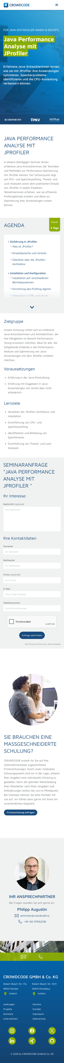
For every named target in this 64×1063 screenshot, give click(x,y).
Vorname (8, 546)
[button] (57, 5)
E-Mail (6, 588)
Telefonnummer (11, 602)
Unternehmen (10, 1018)
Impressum (38, 1013)
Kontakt (37, 1009)
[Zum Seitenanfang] (57, 1048)
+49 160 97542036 (35, 921)
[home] (16, 5)
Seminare (8, 1013)
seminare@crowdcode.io (34, 915)
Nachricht (13, 504)
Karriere (37, 1004)
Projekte (7, 1009)
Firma (11, 574)
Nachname (9, 560)
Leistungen (9, 1004)
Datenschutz (39, 1018)
